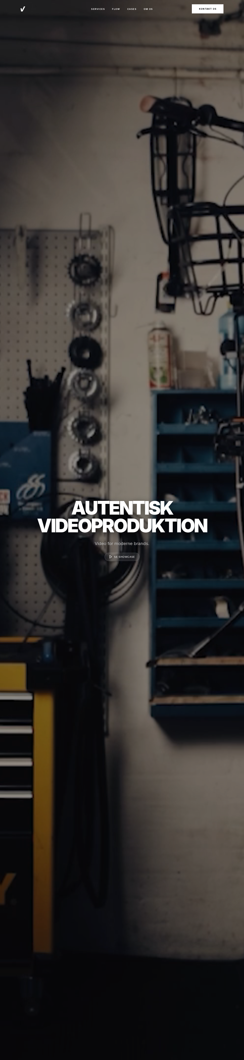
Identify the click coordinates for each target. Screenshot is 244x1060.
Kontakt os (207, 9)
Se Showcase (124, 556)
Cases (132, 9)
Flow (116, 9)
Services (98, 9)
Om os (148, 9)
